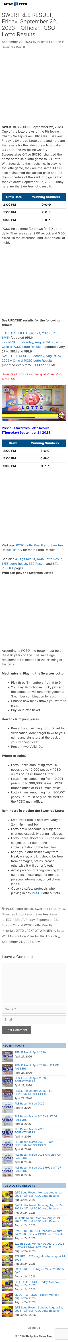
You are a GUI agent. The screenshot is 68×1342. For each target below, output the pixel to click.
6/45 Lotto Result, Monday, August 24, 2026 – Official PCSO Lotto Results (39, 1207)
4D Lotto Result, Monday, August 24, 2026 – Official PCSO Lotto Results (38, 1219)
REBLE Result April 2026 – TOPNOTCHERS (31, 1079)
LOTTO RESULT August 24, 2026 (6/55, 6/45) (40, 1270)
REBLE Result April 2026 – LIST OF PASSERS (37, 1067)
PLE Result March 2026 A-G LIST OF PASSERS (38, 1156)
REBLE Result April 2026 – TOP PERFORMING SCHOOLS (34, 1092)
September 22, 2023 (47, 127)
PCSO (36, 893)
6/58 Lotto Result (14, 563)
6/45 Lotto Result (49, 559)
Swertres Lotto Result (18, 914)
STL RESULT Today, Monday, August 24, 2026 (40, 1258)
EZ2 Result (36, 563)
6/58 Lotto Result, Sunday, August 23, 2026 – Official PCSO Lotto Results (39, 1309)
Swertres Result (13, 47)
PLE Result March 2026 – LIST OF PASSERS (36, 1118)
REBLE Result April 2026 (30, 1052)
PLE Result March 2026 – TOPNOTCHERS (30, 1130)
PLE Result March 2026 (29, 1103)
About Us (34, 1327)
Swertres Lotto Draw (50, 909)
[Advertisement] (34, 89)
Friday (6, 140)
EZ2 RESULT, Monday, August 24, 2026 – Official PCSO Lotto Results (39, 1245)
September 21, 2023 (35, 432)
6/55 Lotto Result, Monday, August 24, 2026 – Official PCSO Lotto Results (39, 1194)
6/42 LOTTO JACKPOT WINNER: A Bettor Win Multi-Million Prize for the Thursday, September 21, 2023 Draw (34, 936)
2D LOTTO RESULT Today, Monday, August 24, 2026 (37, 1296)
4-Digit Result (25, 559)
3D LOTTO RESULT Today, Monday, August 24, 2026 (37, 1283)
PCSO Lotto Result (29, 545)
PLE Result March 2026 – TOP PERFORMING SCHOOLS (34, 1143)
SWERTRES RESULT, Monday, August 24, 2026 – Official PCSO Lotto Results (39, 1232)
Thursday (10, 432)
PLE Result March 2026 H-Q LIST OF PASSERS (38, 1169)
